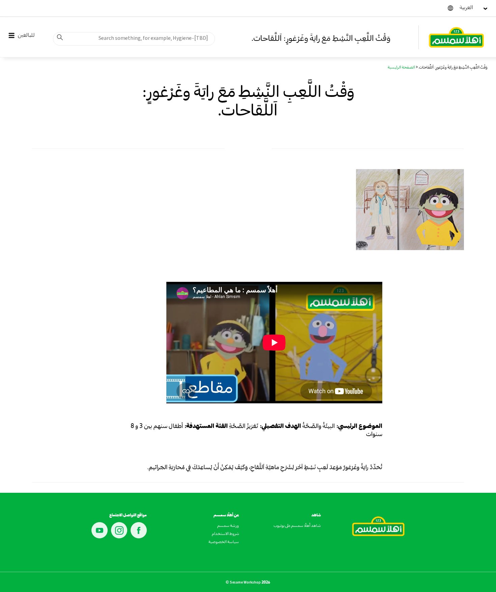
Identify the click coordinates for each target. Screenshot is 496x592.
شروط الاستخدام (225, 534)
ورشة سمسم (228, 526)
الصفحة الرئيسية (401, 67)
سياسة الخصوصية (224, 542)
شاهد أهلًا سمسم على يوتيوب (297, 526)
